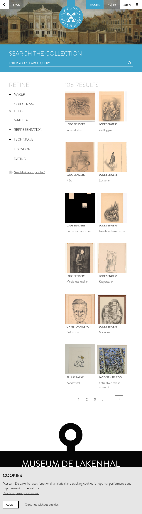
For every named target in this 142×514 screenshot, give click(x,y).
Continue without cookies (42, 504)
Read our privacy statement (21, 493)
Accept (11, 505)
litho (18, 111)
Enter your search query (22, 59)
